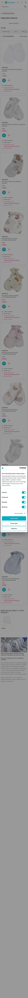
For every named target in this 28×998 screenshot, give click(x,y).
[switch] (24, 497)
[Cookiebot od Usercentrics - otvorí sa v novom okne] (19, 468)
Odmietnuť (14, 528)
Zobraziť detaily (18, 513)
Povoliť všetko (14, 518)
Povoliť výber (14, 523)
